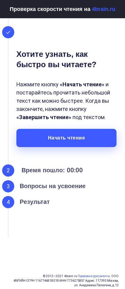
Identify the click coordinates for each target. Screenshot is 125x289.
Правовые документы (94, 276)
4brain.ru (103, 9)
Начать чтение (66, 137)
